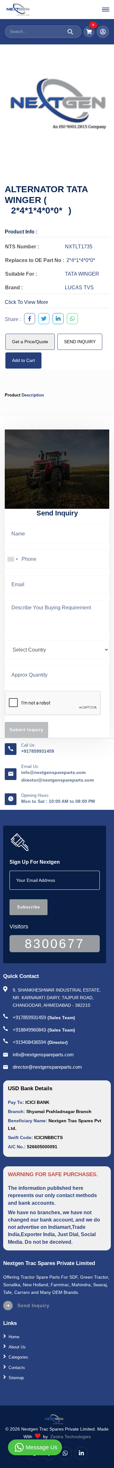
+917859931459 (37, 751)
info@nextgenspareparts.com (53, 772)
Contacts (17, 1367)
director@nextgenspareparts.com (57, 780)
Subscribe (28, 907)
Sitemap (16, 1377)
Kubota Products (24, 1388)
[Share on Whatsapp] (71, 319)
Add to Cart (23, 360)
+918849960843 (29, 1029)
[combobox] (12, 559)
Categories (18, 1357)
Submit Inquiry (26, 729)
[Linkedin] (81, 1453)
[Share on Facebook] (28, 319)
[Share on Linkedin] (56, 319)
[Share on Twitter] (42, 319)
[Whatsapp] (65, 1453)
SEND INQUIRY (80, 341)
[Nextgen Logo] (18, 10)
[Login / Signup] (103, 31)
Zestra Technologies (70, 1436)
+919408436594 (29, 1042)
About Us (17, 1347)
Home (14, 1336)
